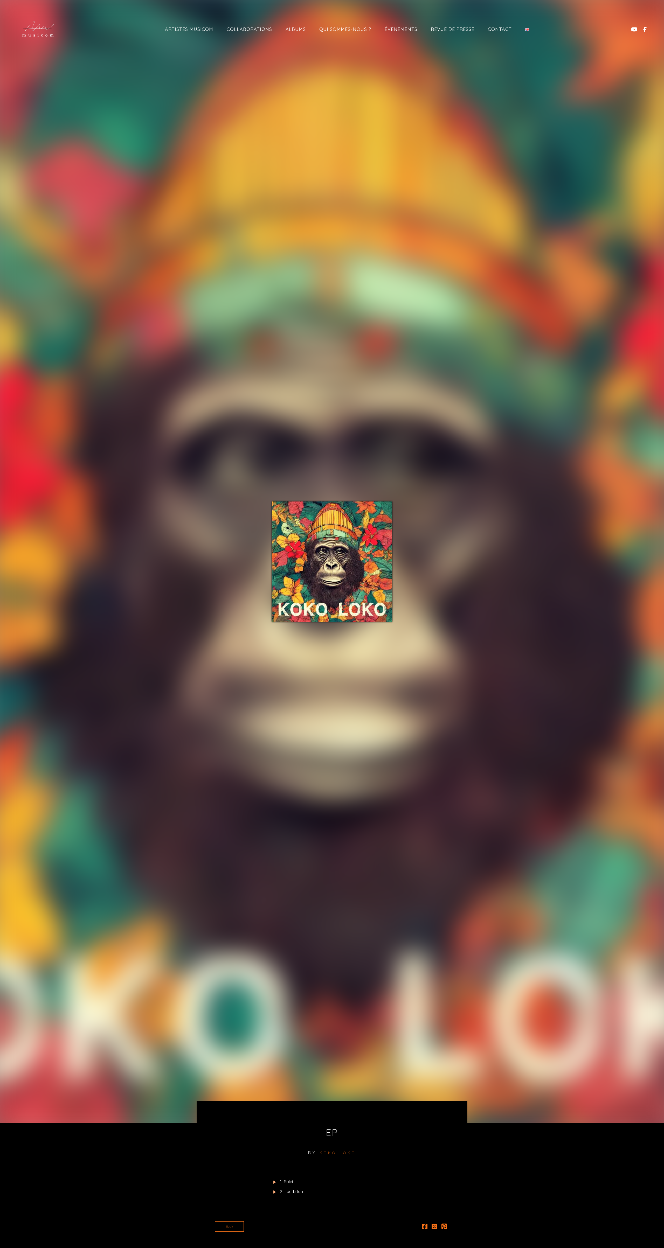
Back (229, 1226)
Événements (401, 29)
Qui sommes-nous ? (345, 29)
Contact (500, 29)
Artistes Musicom (189, 29)
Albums (296, 29)
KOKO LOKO (338, 1153)
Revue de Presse (452, 29)
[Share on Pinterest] (444, 1227)
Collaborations (249, 29)
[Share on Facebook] (425, 1227)
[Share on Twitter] (434, 1227)
